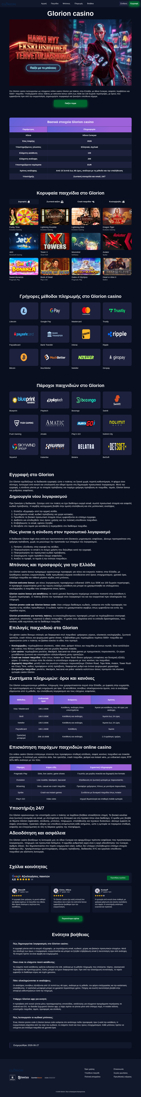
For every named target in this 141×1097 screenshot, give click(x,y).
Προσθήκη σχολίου (117, 878)
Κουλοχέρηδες (115, 202)
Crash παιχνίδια (84, 202)
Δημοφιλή (22, 202)
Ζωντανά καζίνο (53, 202)
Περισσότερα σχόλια (70, 918)
